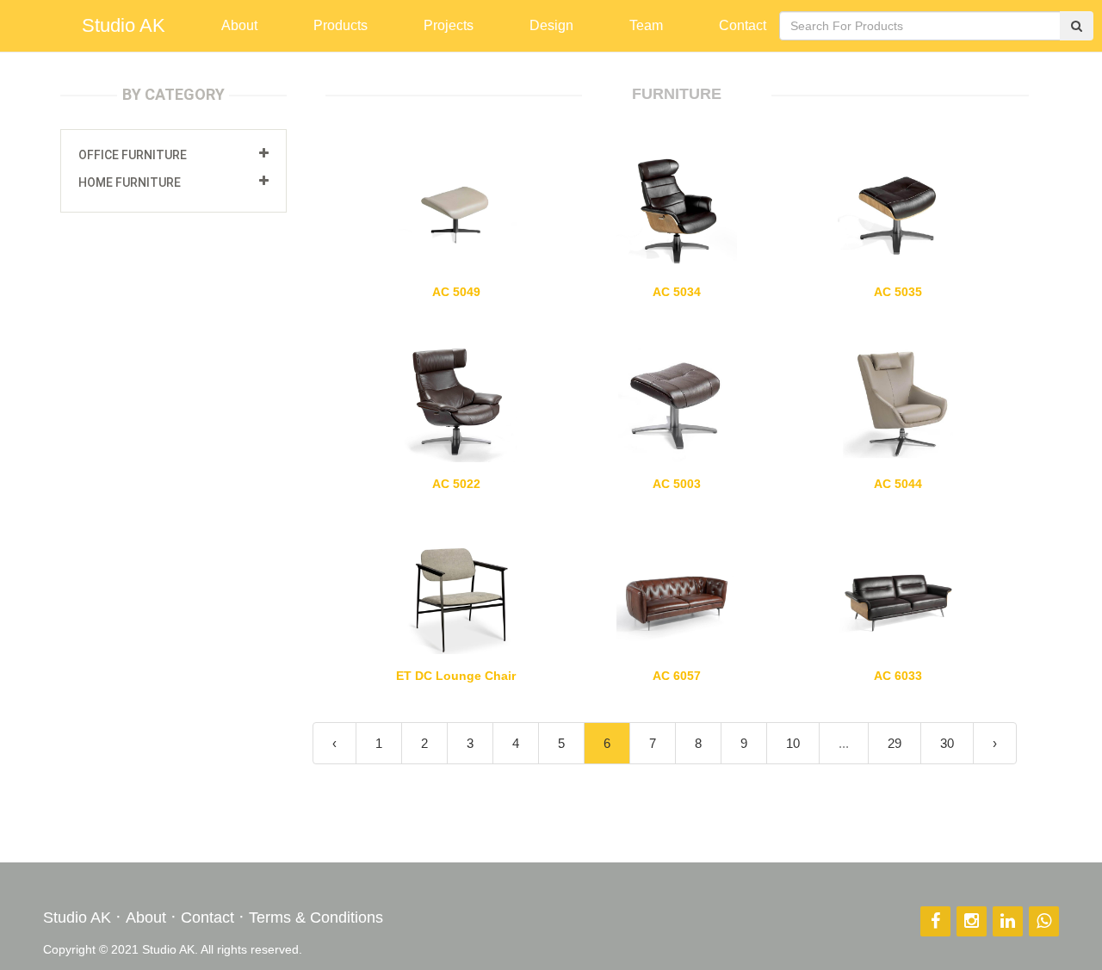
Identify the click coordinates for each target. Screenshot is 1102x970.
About (146, 917)
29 (894, 743)
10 (793, 743)
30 (947, 743)
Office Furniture (132, 155)
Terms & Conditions (316, 917)
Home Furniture (129, 182)
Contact (207, 917)
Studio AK (123, 25)
